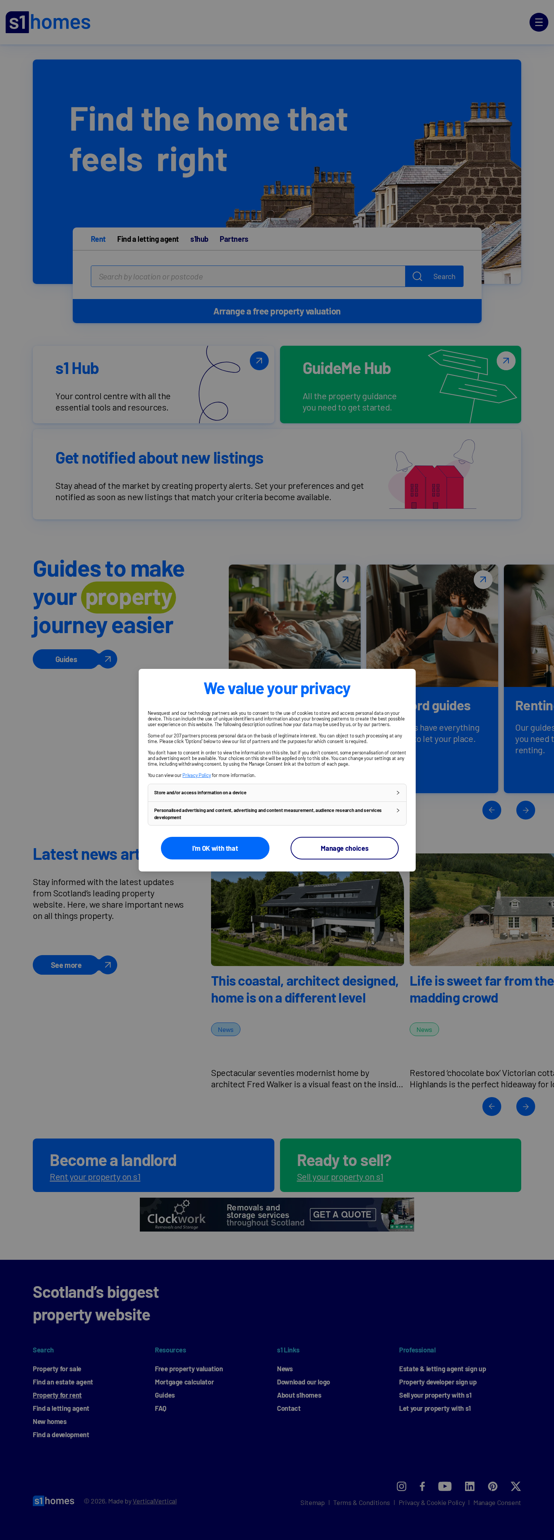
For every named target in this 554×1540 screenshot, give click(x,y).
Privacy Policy (196, 775)
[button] (277, 792)
